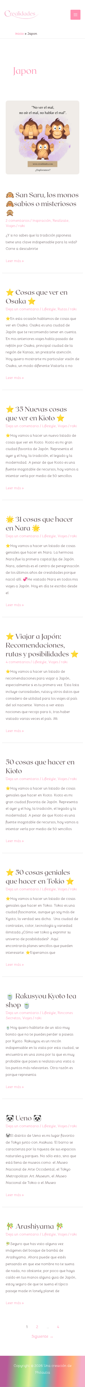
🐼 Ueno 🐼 (23, 1118)
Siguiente (42, 1336)
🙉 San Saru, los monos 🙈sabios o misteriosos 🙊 (42, 203)
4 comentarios (18, 662)
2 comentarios (17, 220)
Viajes (10, 226)
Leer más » (15, 260)
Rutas (62, 309)
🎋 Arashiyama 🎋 (35, 1226)
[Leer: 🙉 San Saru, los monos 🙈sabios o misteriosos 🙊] (43, 137)
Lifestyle (49, 309)
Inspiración (41, 220)
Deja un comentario (22, 309)
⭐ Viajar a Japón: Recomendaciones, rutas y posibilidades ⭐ (42, 645)
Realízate (60, 220)
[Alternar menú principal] (75, 15)
